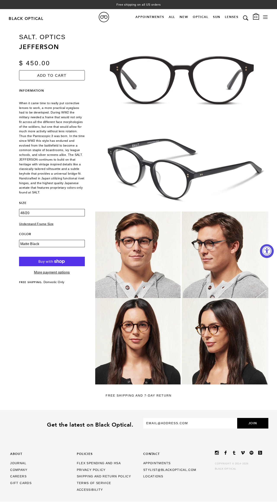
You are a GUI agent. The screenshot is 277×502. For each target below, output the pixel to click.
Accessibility (90, 489)
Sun (216, 17)
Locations (153, 476)
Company (18, 470)
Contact (151, 454)
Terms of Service (94, 483)
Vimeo (245, 453)
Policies (85, 454)
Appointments (149, 17)
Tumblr (236, 453)
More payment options (52, 272)
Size (23, 203)
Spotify (254, 453)
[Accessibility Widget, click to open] (267, 251)
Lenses (231, 17)
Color (25, 234)
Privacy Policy (91, 470)
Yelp (262, 453)
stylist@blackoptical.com (169, 470)
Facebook (228, 453)
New (184, 17)
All (172, 17)
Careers (18, 476)
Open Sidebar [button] (265, 17)
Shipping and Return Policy (104, 476)
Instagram (219, 453)
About (16, 454)
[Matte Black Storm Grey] (52, 247)
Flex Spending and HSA (99, 463)
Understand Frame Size (36, 224)
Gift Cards (21, 483)
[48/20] (52, 216)
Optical (200, 17)
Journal (18, 463)
